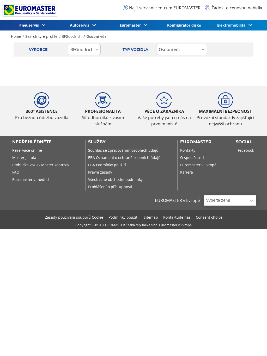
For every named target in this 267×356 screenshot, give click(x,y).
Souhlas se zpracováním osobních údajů (123, 150)
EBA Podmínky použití (107, 164)
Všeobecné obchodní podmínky (115, 179)
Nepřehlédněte (32, 142)
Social (244, 142)
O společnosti (192, 157)
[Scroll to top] (253, 345)
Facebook (246, 150)
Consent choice (209, 217)
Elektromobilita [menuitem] (232, 25)
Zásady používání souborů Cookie (74, 217)
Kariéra (186, 172)
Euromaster (195, 142)
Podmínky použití (123, 217)
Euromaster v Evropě (198, 164)
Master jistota (24, 157)
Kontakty (187, 150)
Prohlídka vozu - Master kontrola (40, 164)
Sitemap (151, 217)
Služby (97, 142)
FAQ (15, 172)
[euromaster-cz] (28, 10)
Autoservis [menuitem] (80, 25)
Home (16, 36)
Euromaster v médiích (31, 179)
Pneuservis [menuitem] (30, 25)
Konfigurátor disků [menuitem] (184, 25)
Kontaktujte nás (177, 217)
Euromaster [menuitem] (131, 25)
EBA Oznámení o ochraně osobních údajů (124, 157)
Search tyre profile (41, 36)
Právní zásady (100, 172)
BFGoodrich (72, 36)
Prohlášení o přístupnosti (110, 186)
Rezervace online (27, 150)
